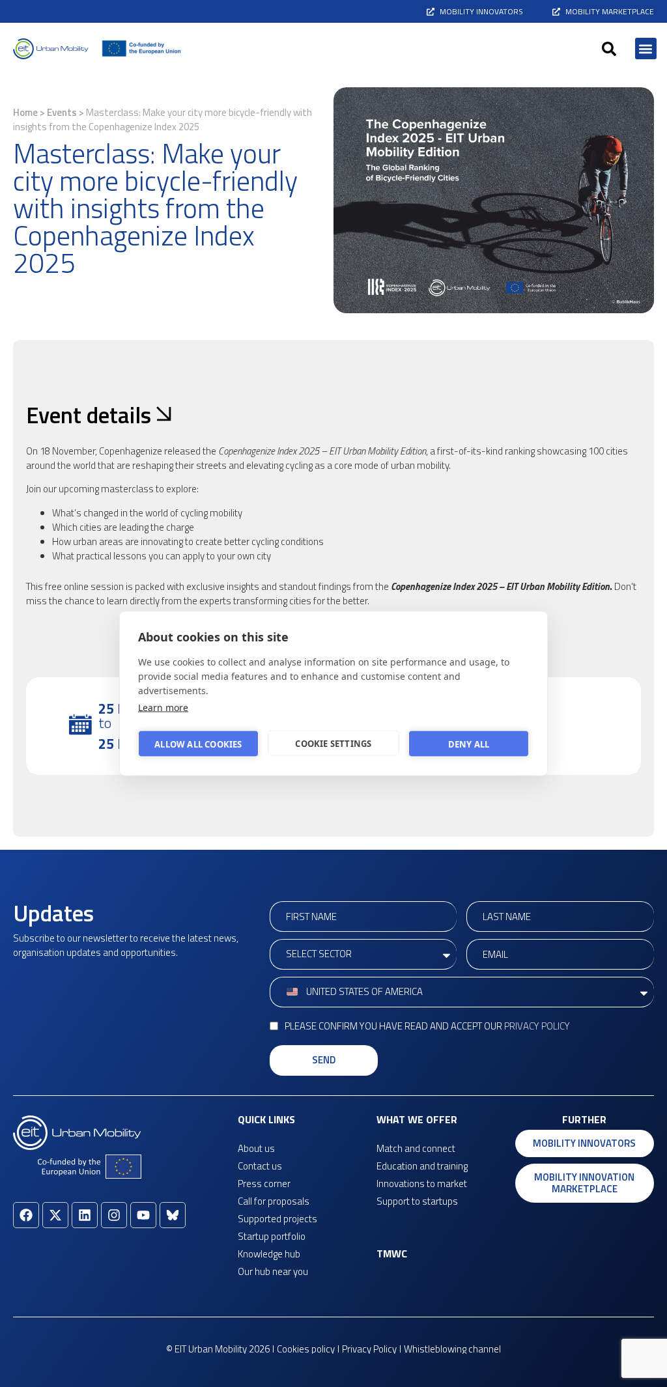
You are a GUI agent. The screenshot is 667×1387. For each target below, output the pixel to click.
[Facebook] (26, 1215)
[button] (609, 49)
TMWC (391, 1253)
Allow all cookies (198, 744)
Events (62, 112)
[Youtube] (143, 1215)
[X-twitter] (55, 1215)
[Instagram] (114, 1215)
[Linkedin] (85, 1215)
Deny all (469, 744)
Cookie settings (333, 743)
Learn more (163, 707)
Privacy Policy (537, 1025)
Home (25, 112)
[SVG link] (51, 48)
